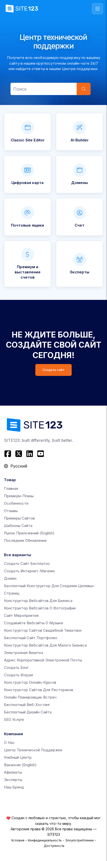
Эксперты (13, 779)
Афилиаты (13, 772)
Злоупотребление (79, 840)
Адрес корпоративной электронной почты (43, 660)
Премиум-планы (19, 496)
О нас (9, 742)
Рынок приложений (29, 533)
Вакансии (20, 764)
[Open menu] (97, 8)
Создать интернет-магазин (29, 571)
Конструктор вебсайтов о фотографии (40, 608)
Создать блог (16, 667)
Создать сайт (53, 370)
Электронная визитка (23, 652)
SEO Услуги (14, 719)
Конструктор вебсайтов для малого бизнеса (45, 645)
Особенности (16, 503)
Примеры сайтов (19, 518)
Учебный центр (18, 757)
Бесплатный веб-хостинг (27, 704)
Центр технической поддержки (33, 750)
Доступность (54, 846)
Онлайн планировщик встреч (30, 697)
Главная (11, 488)
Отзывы (11, 510)
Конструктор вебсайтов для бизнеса (38, 600)
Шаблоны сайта (18, 525)
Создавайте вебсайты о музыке (33, 623)
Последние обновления (25, 540)
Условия (17, 840)
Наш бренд (14, 787)
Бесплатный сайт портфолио (30, 637)
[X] (19, 454)
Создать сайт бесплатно (27, 563)
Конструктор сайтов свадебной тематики (42, 630)
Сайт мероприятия (21, 615)
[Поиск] (84, 89)
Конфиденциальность (45, 840)
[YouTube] (41, 454)
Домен (10, 578)
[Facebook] (8, 454)
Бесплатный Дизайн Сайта (28, 712)
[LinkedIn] (30, 454)
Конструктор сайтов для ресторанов (38, 689)
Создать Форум (18, 675)
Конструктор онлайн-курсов (30, 682)
